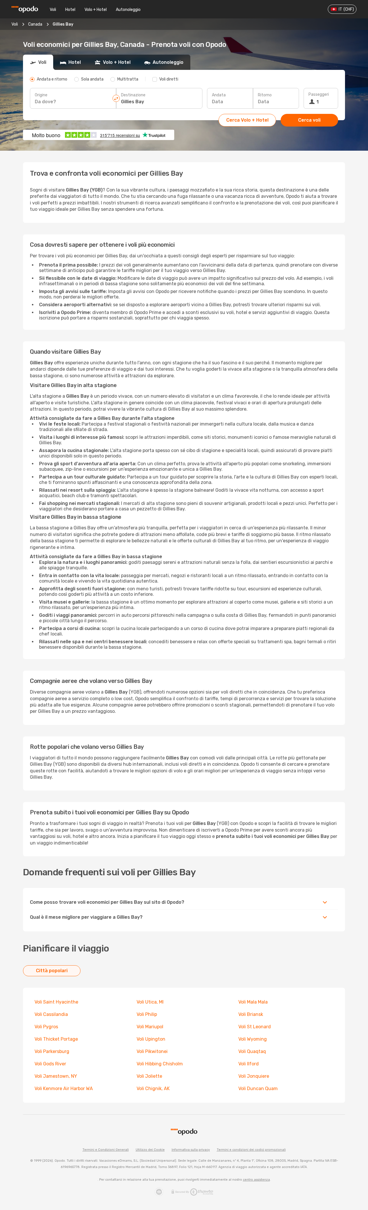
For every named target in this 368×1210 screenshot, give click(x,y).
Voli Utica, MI (150, 1002)
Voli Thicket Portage (56, 1039)
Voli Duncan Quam (258, 1088)
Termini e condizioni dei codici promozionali (251, 1150)
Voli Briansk (250, 1014)
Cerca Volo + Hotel (247, 120)
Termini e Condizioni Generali (106, 1150)
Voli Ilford (248, 1064)
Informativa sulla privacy (191, 1150)
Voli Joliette (149, 1076)
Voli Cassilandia (51, 1014)
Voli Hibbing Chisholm (160, 1064)
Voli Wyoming (252, 1039)
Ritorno (265, 95)
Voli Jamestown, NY (55, 1076)
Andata (219, 95)
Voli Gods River (50, 1064)
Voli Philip (147, 1014)
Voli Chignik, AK (153, 1088)
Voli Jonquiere (253, 1076)
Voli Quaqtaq (252, 1051)
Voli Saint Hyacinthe (56, 1002)
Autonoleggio (128, 9)
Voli (53, 9)
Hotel (70, 9)
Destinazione (133, 95)
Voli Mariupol (150, 1026)
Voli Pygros (46, 1026)
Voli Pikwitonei (152, 1051)
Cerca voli (309, 120)
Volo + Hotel (96, 9)
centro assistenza (256, 1180)
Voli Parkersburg (51, 1051)
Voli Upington (151, 1039)
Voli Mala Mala (253, 1002)
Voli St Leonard (254, 1026)
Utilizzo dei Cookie (150, 1150)
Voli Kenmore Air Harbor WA (63, 1088)
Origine (41, 95)
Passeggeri (318, 94)
